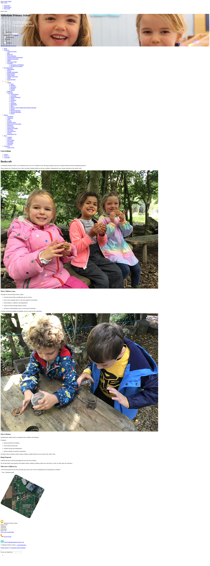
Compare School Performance (15, 57)
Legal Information (21, 545)
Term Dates (10, 130)
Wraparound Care (11, 134)
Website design (4, 547)
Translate (16, 35)
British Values (10, 75)
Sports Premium (11, 79)
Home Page (7, 5)
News (5, 135)
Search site (3, 552)
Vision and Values (12, 51)
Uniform (9, 132)
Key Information (8, 67)
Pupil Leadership (11, 56)
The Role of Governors (16, 66)
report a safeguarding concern (8, 45)
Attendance (10, 118)
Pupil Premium (11, 73)
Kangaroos (13, 87)
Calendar (9, 137)
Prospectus (10, 125)
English (12, 98)
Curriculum (7, 81)
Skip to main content (6, 1)
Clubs (8, 119)
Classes (9, 82)
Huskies (12, 90)
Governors (10, 63)
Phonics (12, 109)
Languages (13, 103)
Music (12, 106)
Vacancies (9, 144)
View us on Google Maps (7, 532)
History (12, 101)
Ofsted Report (7, 7)
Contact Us (7, 146)
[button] (7, 11)
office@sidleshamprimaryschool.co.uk (14, 542)
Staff (8, 53)
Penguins (12, 88)
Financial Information (12, 59)
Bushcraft (9, 91)
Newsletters (10, 141)
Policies (9, 70)
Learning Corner (11, 122)
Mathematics (13, 104)
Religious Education (15, 112)
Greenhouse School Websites (18, 547)
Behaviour (10, 54)
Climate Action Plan (12, 76)
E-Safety (9, 121)
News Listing (10, 140)
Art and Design (14, 94)
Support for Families (12, 128)
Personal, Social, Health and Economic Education (23, 107)
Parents (6, 115)
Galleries (9, 138)
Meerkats (12, 85)
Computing (13, 96)
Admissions (10, 116)
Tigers (12, 84)
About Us (6, 50)
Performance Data (12, 62)
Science (12, 113)
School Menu (10, 127)
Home (5, 48)
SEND (9, 78)
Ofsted (9, 60)
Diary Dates (7, 8)
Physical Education (15, 110)
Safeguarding (10, 69)
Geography (13, 100)
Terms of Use (10, 147)
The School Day (11, 131)
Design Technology (15, 97)
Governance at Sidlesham (17, 64)
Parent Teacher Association (14, 124)
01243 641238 (7, 536)
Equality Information (12, 72)
